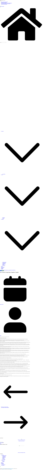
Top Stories (2, 131)
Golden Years (4, 263)
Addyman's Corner (4, 455)
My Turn (3, 458)
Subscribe (2, 268)
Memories (4, 264)
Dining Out (4, 217)
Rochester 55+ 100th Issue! (4, 2)
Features (2, 174)
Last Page (3, 461)
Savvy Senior (4, 265)
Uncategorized (2, 465)
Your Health (4, 459)
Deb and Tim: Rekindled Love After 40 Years (5, 3)
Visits (3, 218)
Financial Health (4, 262)
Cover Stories (4, 464)
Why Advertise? (2, 267)
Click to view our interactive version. (21, 452)
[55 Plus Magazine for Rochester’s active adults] (21, 41)
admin (0, 335)
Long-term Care (4, 457)
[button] (22, 173)
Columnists (2, 219)
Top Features (2, 463)
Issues (1, 462)
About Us (2, 266)
